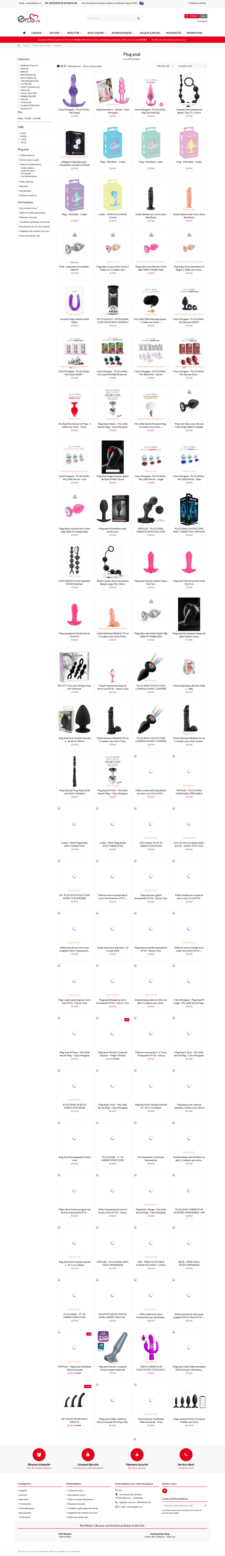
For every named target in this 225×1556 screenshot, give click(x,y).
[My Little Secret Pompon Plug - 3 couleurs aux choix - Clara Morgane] (151, 404)
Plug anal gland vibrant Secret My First (74, 635)
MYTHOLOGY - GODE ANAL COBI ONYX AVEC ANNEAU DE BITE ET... (113, 322)
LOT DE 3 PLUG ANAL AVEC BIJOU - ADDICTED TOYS (189, 844)
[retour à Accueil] (18, 46)
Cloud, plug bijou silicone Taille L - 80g (189, 687)
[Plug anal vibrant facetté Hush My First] (189, 562)
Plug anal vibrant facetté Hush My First (189, 582)
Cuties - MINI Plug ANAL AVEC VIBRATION (74, 844)
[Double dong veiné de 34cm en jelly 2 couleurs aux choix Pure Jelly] (151, 981)
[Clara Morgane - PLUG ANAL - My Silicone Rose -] (189, 352)
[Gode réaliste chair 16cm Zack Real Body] (189, 195)
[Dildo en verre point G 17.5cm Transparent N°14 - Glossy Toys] (151, 1033)
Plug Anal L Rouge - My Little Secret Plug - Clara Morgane (151, 1211)
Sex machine (25, 190)
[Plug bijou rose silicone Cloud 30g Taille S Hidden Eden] (151, 247)
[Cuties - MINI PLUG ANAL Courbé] (112, 195)
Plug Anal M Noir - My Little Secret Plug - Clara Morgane (113, 792)
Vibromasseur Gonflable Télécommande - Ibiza (151, 1420)
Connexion (202, 21)
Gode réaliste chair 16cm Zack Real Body (189, 216)
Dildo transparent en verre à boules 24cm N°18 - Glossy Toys (112, 1212)
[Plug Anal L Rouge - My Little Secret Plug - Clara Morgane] (151, 1190)
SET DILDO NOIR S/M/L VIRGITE (74, 1420)
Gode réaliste (27, 168)
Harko (77, 1551)
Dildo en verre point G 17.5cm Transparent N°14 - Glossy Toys (151, 1055)
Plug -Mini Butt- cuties (151, 161)
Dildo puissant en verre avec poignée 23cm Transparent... (74, 949)
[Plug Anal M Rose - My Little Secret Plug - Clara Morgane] (74, 1033)
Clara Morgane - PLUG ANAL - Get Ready (74, 111)
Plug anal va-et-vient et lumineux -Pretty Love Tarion (189, 1106)
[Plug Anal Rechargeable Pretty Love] (74, 1138)
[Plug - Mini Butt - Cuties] (112, 143)
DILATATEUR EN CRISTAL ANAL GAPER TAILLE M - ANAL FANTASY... (112, 1317)
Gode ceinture (26, 181)
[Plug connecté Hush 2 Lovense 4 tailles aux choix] (189, 1400)
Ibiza (24, 99)
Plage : (21, 118)
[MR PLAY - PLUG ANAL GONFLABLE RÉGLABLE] (189, 771)
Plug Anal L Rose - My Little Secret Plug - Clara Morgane (189, 1054)
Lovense (26, 108)
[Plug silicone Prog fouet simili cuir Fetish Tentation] (74, 771)
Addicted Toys (29, 65)
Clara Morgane (30, 80)
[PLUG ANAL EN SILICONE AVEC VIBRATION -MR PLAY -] (189, 509)
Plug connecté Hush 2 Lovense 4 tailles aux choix (189, 1420)
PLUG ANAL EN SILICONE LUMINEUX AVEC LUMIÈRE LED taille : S (150, 688)
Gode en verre (28, 170)
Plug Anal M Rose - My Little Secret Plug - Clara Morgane (75, 1054)
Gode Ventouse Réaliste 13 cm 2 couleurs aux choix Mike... (113, 635)
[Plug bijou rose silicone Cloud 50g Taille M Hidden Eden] (74, 509)
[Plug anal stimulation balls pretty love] (112, 509)
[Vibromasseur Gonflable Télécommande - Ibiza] (151, 1400)
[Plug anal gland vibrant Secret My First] (74, 614)
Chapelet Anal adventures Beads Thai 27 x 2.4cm (189, 111)
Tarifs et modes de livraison (32, 212)
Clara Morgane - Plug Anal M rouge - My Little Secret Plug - (189, 1001)
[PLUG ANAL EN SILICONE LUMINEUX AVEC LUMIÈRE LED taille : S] (151, 666)
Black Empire (28, 74)
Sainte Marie (65, 1535)
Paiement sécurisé (28, 217)
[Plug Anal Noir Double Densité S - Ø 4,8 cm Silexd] (74, 719)
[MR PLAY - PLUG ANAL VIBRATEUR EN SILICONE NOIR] (151, 509)
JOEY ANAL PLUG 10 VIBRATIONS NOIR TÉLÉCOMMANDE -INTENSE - (150, 847)
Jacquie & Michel (30, 105)
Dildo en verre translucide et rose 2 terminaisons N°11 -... (112, 897)
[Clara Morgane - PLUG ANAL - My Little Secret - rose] (74, 457)
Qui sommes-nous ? (28, 208)
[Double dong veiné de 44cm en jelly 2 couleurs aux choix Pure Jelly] (189, 1138)
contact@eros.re (135, 1506)
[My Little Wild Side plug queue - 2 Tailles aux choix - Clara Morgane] (151, 300)
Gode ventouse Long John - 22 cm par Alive (112, 949)
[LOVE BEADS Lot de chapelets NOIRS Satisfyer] (74, 562)
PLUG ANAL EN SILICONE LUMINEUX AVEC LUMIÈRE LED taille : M (150, 741)
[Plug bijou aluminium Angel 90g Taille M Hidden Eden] (151, 614)
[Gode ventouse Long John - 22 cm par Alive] (112, 928)
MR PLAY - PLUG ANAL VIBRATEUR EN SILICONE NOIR (150, 531)
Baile (24, 71)
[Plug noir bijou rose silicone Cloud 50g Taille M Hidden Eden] (189, 404)
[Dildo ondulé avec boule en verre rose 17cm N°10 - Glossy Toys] (189, 876)
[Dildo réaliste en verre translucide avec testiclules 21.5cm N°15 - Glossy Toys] (151, 1295)
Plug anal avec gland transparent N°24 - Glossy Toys (150, 897)
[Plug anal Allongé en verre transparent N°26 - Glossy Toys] (112, 981)
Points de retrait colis (29, 235)
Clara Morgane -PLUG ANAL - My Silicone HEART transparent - (189, 322)
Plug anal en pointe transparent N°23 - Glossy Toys (151, 949)
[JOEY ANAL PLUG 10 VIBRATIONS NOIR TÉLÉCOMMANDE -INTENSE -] (151, 824)
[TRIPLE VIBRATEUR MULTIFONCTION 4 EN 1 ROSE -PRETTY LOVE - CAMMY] (151, 1347)
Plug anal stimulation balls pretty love (112, 530)
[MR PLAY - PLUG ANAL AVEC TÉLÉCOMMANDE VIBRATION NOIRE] (112, 1243)
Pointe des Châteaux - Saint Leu (160, 1535)
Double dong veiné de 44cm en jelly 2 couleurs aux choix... (189, 1159)
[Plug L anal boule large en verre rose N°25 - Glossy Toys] (74, 981)
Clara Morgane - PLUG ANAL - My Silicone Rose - (189, 373)
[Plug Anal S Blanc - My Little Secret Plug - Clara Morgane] (112, 404)
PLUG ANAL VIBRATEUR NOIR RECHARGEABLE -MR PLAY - (189, 1212)
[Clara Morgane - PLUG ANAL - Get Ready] (74, 90)
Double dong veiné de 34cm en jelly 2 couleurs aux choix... (151, 1001)
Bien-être (23, 1499)
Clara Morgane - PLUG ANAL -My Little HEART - (74, 373)
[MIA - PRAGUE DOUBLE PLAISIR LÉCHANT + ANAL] (151, 1243)
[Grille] (58, 66)
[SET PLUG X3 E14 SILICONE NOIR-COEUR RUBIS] (74, 876)
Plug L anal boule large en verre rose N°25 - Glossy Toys (74, 1001)
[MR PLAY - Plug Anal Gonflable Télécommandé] (74, 1347)
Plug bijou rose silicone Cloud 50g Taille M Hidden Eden (74, 530)
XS (23, 142)
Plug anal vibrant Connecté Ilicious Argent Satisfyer (113, 1368)
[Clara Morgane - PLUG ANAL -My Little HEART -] (74, 352)
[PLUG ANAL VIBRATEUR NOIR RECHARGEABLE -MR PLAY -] (189, 1190)
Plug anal (23, 186)
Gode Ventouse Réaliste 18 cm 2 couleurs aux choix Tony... (113, 739)
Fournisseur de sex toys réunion (34, 226)
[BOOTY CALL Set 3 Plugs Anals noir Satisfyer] (74, 666)
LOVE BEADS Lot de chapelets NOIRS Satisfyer (74, 582)
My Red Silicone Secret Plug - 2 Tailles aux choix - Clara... (74, 425)
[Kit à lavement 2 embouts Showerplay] (151, 1138)
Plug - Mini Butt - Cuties (112, 161)
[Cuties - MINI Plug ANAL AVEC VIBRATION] (74, 824)
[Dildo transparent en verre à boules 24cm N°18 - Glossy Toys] (112, 1190)
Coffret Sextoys (27, 155)
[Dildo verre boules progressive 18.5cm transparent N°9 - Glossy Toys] (74, 1190)
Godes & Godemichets (30, 164)
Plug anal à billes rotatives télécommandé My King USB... (113, 1420)
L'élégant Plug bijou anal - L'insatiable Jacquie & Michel (74, 163)
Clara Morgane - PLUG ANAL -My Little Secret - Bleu (189, 478)
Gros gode (26, 173)
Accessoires (25, 1503)
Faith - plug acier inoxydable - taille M (74, 268)
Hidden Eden (28, 96)
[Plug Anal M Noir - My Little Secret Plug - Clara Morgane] (112, 771)
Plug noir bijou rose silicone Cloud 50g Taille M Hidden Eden (189, 426)
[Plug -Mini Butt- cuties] (151, 143)
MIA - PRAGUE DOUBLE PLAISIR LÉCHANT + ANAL (151, 1263)
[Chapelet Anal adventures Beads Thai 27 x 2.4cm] (189, 90)
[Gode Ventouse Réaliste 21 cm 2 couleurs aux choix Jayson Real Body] (189, 719)
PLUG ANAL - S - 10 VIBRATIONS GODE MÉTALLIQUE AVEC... (112, 1160)
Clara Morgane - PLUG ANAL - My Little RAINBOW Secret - (112, 373)
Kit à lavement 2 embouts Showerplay (151, 1159)
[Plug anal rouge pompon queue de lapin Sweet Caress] (112, 457)
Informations (25, 202)
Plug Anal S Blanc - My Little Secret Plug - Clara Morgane (113, 425)
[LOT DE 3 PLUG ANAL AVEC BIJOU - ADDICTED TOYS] (189, 824)
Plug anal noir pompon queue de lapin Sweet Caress (189, 635)
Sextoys (23, 1495)
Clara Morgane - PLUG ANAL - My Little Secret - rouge (151, 478)
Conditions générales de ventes (34, 222)
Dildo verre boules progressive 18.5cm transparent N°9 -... (74, 1211)
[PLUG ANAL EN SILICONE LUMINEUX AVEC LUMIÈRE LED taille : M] (151, 719)
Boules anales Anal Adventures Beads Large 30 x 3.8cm (113, 582)
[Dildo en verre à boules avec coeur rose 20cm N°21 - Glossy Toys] (189, 928)
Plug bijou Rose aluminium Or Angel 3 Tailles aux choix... (189, 268)
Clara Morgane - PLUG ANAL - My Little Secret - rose (74, 478)
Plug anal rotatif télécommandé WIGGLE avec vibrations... (189, 1368)
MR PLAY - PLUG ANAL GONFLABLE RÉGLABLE (189, 792)
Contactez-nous (75, 1490)
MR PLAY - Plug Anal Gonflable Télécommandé (74, 1368)
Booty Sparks (28, 77)
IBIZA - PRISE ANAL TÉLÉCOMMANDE (189, 1263)
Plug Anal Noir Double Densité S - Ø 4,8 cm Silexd (74, 739)
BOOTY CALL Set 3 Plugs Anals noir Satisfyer (74, 687)
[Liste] (61, 66)
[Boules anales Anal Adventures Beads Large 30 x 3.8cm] (112, 562)
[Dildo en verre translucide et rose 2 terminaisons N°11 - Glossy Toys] (112, 876)
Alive (24, 68)
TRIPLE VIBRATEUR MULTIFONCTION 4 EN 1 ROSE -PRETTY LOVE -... (151, 1369)
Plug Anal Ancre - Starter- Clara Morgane (112, 111)
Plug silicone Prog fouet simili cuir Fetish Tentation (74, 792)
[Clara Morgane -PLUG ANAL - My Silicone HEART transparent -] (189, 300)
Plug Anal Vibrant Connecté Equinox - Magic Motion (112, 1054)
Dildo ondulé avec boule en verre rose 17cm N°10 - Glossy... (189, 898)
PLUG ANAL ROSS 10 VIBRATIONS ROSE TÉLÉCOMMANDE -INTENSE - (74, 1109)
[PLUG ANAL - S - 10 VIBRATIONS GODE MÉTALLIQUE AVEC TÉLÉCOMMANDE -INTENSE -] (112, 1138)
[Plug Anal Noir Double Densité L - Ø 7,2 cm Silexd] (74, 1243)
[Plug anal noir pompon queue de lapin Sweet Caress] (189, 614)
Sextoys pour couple (29, 159)
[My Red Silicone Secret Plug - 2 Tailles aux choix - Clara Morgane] (74, 404)
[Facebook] (164, 1490)
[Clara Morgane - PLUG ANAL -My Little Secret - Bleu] (189, 457)
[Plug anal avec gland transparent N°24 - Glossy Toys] (151, 876)
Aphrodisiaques (26, 1508)
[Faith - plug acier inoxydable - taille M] (74, 247)
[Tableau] (65, 66)
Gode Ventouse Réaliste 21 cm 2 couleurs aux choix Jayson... (189, 739)
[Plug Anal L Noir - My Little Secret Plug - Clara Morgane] (112, 1085)
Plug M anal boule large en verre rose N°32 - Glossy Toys (112, 687)
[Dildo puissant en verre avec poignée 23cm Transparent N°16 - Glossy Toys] (74, 928)
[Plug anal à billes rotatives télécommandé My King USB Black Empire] (112, 1400)
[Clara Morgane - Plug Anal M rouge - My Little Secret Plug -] (189, 981)
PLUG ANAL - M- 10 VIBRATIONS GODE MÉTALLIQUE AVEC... (74, 1317)
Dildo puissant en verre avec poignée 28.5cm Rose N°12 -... (189, 1316)
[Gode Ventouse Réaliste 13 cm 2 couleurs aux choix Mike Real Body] (112, 614)
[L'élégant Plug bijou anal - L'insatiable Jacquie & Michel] (74, 143)
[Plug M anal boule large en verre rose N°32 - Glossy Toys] (112, 666)
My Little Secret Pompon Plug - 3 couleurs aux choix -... (151, 425)
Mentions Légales (57, 1551)
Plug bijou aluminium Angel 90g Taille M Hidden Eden (150, 635)
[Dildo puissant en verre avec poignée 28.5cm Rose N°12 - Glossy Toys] (189, 1295)
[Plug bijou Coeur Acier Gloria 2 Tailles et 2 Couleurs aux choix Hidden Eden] (112, 247)
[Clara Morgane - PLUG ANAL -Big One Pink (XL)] (151, 90)
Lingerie (23, 1490)
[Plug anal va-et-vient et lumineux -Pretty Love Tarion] (189, 1085)
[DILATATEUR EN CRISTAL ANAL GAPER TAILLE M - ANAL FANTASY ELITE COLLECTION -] (112, 1295)
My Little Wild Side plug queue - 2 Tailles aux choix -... (150, 320)
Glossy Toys (29, 93)
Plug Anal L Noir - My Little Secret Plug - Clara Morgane (113, 1106)
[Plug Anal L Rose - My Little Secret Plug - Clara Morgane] (189, 1033)
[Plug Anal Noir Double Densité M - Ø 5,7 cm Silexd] (151, 1085)
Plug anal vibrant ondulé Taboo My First (151, 582)
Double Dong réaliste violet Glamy (74, 320)
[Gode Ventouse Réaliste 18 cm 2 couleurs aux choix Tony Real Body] (112, 719)
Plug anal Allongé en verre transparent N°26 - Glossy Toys (112, 1001)
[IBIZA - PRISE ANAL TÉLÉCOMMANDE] (189, 1243)
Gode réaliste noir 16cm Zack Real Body (150, 216)
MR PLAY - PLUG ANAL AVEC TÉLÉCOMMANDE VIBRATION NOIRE (113, 1264)
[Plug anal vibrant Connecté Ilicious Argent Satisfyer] (112, 1347)
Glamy (25, 90)
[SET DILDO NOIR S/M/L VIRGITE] (74, 1400)
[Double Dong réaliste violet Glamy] (74, 300)
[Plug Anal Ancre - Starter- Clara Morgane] (112, 90)
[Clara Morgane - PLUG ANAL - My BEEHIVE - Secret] (151, 352)
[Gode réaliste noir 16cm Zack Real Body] (151, 195)
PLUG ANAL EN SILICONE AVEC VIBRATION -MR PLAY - (189, 531)
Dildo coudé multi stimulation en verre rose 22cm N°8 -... (150, 792)
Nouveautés (25, 1512)
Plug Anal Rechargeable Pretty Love (74, 1159)
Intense (26, 102)
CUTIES (26, 84)
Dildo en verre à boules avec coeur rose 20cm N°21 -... (189, 949)
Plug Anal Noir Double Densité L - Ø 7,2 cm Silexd (74, 1263)
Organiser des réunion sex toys (34, 231)
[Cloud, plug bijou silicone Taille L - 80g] (189, 666)
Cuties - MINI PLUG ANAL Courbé (112, 216)
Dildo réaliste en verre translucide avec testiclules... (151, 1316)
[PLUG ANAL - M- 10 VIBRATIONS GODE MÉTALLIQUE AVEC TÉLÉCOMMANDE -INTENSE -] (74, 1295)
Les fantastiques (29, 176)
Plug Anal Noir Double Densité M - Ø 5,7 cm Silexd (151, 1106)
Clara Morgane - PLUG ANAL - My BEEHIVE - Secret (151, 373)
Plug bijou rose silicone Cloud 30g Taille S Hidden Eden (150, 268)
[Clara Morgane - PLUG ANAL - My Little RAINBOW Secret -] (112, 352)
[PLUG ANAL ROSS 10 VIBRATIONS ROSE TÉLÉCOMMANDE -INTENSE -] (74, 1085)
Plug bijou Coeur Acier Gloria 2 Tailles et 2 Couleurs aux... (112, 268)
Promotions (24, 1517)
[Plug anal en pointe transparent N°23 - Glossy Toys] (151, 928)
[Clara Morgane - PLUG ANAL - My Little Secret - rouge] (151, 457)
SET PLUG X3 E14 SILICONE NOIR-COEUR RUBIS (74, 897)
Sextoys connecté (28, 195)
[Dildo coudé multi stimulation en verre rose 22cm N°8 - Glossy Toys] (151, 771)
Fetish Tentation (30, 87)
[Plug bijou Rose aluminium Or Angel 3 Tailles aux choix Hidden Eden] (189, 247)
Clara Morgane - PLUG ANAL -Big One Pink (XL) (151, 111)
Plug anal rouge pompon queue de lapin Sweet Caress (113, 478)
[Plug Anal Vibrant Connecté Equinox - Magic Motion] (112, 1033)
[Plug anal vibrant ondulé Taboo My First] (151, 562)
